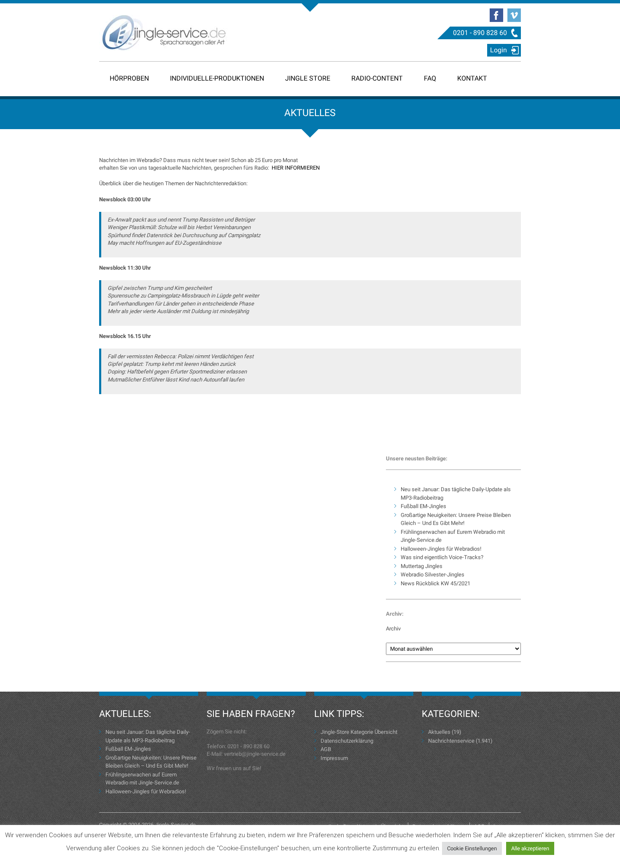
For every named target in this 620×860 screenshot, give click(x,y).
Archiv (393, 628)
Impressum (334, 758)
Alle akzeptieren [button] (530, 848)
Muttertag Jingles (421, 566)
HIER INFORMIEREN (296, 168)
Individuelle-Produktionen (217, 78)
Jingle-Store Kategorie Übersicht (359, 732)
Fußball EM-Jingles (423, 506)
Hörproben (129, 78)
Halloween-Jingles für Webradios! (441, 549)
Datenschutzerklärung (347, 741)
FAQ (430, 78)
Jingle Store (307, 78)
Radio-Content (377, 78)
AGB (326, 749)
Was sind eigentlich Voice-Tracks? (442, 557)
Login (498, 50)
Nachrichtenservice (451, 741)
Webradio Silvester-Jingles (432, 574)
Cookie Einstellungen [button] (472, 848)
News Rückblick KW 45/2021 (435, 583)
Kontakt (472, 78)
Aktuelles (439, 732)
